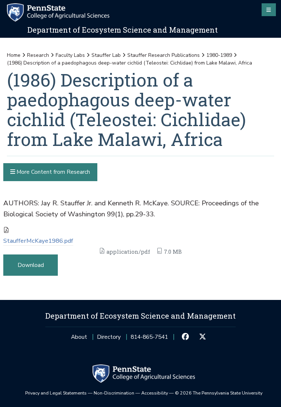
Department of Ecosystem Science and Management (122, 30)
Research (38, 55)
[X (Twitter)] (202, 337)
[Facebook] (185, 337)
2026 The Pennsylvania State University (218, 393)
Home (13, 55)
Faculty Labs (70, 55)
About (79, 337)
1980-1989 (219, 55)
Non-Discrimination (114, 393)
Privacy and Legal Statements (56, 393)
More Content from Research (52, 172)
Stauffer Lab (106, 55)
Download (31, 265)
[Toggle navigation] (269, 9)
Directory (109, 337)
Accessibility (154, 393)
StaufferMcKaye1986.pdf (38, 240)
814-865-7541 (149, 339)
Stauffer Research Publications (163, 55)
